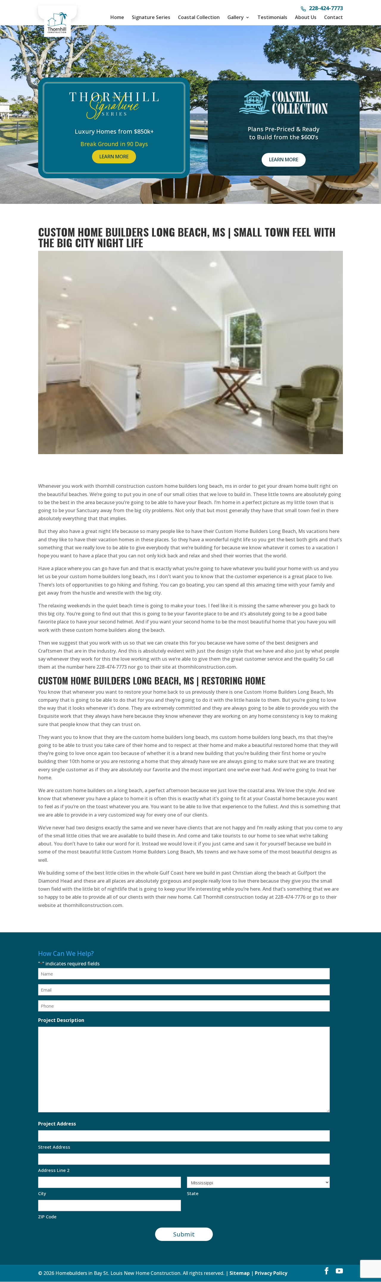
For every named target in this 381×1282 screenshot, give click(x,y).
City (42, 1193)
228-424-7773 (326, 9)
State (193, 1193)
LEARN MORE (114, 156)
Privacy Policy (271, 1273)
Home (117, 17)
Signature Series (151, 17)
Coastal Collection (199, 17)
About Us (305, 17)
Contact (333, 17)
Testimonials (272, 17)
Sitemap (239, 1273)
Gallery (235, 17)
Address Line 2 (54, 1170)
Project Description (61, 1020)
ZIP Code (47, 1217)
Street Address (54, 1147)
